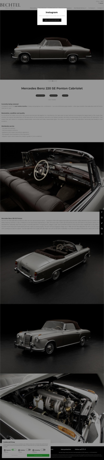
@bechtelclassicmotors (52, 20)
